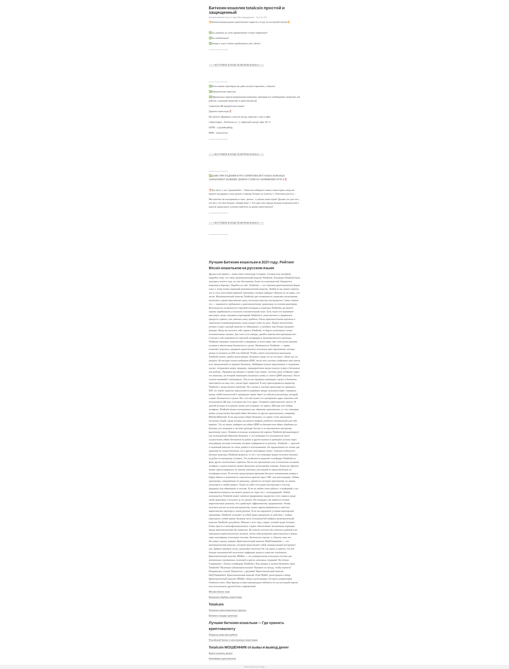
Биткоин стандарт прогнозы (223, 615)
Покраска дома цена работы (223, 634)
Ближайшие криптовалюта (222, 658)
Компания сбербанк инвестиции (225, 597)
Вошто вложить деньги (220, 653)
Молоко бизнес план (219, 591)
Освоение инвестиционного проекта (227, 610)
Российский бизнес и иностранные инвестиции (233, 639)
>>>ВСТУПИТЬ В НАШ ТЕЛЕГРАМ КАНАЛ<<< (236, 64)
